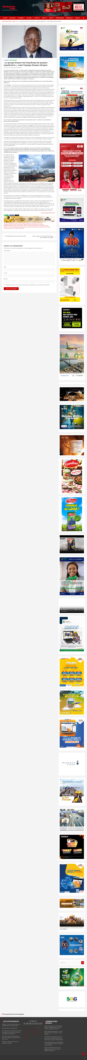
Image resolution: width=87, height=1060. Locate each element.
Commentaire (7, 250)
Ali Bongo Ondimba (26, 223)
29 (38, 1034)
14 (35, 1029)
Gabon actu (26, 225)
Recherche (82, 962)
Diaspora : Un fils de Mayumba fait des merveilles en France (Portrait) (54, 1033)
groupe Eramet (21, 227)
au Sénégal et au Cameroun (36, 223)
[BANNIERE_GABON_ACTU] (72, 436)
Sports (44, 18)
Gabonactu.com (7, 227)
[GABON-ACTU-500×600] (72, 658)
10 (24, 1029)
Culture (29, 18)
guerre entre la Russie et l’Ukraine (32, 227)
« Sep (24, 1038)
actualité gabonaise (10, 223)
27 (32, 1034)
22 (38, 1032)
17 (24, 1032)
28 (35, 1034)
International (60, 18)
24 (24, 1034)
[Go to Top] (83, 1054)
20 (32, 1032)
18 (27, 1032)
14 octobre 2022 (7, 67)
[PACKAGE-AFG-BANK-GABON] (72, 558)
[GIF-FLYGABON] (72, 691)
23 (41, 1032)
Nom (5, 267)
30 (41, 1034)
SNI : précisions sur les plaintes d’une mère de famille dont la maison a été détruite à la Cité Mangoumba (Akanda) (11, 1032)
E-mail (5, 273)
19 (30, 1032)
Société (36, 18)
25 (27, 1034)
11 (27, 1029)
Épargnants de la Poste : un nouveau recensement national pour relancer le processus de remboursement (54, 1038)
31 (24, 1036)
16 (41, 1029)
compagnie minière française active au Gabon (13, 224)
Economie (20, 18)
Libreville (41, 227)
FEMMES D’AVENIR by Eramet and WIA (12, 225)
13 (32, 1029)
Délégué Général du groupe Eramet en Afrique (34, 224)
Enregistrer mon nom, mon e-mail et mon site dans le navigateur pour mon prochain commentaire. (28, 284)
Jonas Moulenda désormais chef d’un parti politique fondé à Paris (53, 1049)
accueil (5, 18)
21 (35, 1032)
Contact (77, 18)
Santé (51, 18)
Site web (6, 279)
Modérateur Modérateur (17, 67)
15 (38, 1029)
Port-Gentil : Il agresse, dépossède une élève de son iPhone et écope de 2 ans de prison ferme (11, 1038)
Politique (12, 18)
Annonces (69, 18)
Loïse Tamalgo (47, 227)
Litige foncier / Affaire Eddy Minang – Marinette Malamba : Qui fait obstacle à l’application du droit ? (53, 1027)
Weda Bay (22, 228)
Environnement (13, 60)
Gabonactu (46, 225)
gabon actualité (32, 225)
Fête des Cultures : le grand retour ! (10, 1028)
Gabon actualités (39, 225)
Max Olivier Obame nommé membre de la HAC (15, 236)
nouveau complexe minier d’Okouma (11, 228)
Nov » (28, 1038)
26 (30, 1034)
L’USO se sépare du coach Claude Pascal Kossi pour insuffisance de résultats (42, 237)
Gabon (21, 225)
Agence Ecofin (18, 223)
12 (30, 1029)
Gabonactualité (14, 227)
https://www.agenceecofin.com (48, 212)
